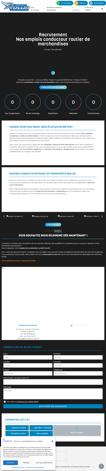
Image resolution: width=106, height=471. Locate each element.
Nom (5, 354)
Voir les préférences (44, 463)
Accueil (47, 49)
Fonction (57, 362)
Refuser (26, 463)
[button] (52, 441)
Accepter (10, 463)
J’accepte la (23, 402)
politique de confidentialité (28, 402)
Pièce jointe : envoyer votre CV (16, 378)
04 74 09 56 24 (29, 334)
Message (7, 387)
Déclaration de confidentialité (34, 467)
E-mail (6, 370)
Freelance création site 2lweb (81, 466)
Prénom (57, 354)
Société (6, 362)
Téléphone (58, 370)
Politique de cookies (17, 467)
